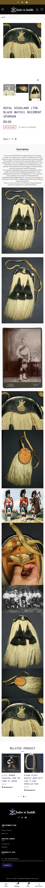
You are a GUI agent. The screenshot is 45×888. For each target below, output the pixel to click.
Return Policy (7, 830)
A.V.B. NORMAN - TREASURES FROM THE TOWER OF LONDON (11, 778)
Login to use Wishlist (28, 127)
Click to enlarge (38, 80)
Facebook (18, 2)
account (37, 9)
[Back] (3, 17)
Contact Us (6, 844)
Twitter (22, 2)
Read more (8, 787)
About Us (5, 833)
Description (22, 149)
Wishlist (5, 847)
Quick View (19, 759)
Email (26, 2)
